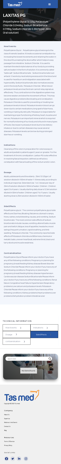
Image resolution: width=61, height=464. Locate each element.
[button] (49, 4)
